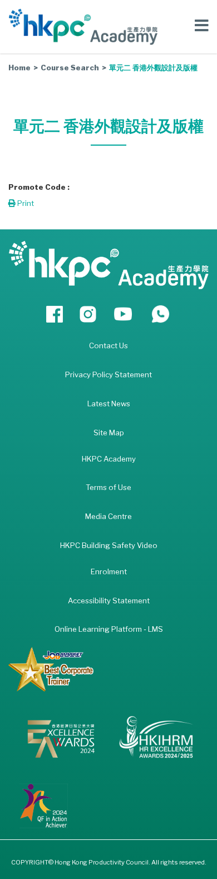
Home (19, 67)
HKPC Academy (109, 458)
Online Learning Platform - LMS (109, 629)
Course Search (70, 67)
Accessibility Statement (109, 600)
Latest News (108, 403)
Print (25, 203)
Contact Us (108, 345)
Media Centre (108, 516)
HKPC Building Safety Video (108, 545)
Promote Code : (39, 186)
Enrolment (109, 571)
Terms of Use (108, 487)
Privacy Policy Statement (108, 374)
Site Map (108, 432)
